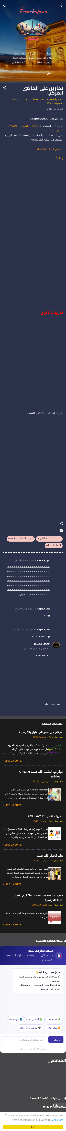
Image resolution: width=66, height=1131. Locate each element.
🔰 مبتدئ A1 (54, 1019)
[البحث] (5, 7)
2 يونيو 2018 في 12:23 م (25, 609)
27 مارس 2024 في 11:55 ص (36, 649)
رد (47, 600)
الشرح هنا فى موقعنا (50, 149)
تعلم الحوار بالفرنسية (50, 855)
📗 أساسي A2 (35, 1019)
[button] (5, 88)
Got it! (33, 1127)
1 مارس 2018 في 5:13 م (25, 561)
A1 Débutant (53, 545)
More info (57, 1120)
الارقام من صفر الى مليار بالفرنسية (41, 732)
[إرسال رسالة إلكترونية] (61, 532)
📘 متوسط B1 (16, 1019)
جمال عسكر (42, 644)
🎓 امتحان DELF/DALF (30, 1027)
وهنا (59, 158)
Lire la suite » (12, 760)
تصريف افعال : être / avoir (45, 816)
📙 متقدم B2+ (53, 1027)
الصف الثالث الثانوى (49, 538)
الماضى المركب (29, 126)
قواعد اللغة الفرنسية (20, 538)
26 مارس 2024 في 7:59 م (25, 630)
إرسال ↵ (55, 1039)
